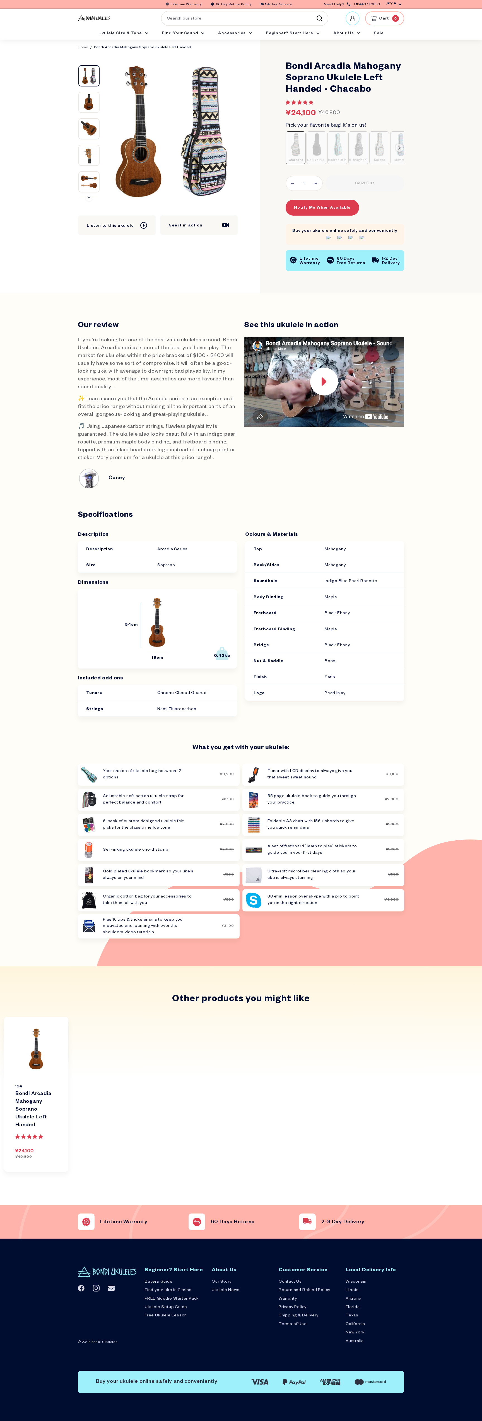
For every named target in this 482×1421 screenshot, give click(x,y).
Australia (355, 1341)
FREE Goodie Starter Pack (172, 1299)
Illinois (352, 1290)
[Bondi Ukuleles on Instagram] (96, 1288)
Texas (352, 1316)
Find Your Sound (180, 34)
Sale (379, 34)
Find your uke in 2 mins (168, 1290)
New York (355, 1333)
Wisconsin (356, 1282)
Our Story (222, 1282)
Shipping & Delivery (299, 1316)
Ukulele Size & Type (120, 34)
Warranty (288, 1299)
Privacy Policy (293, 1307)
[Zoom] (171, 131)
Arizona (354, 1299)
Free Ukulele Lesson (166, 1316)
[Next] (89, 197)
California (355, 1324)
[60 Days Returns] (197, 1221)
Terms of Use (293, 1324)
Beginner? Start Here (290, 34)
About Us (344, 34)
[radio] (295, 147)
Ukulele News (226, 1290)
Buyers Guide (159, 1282)
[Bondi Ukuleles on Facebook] (81, 1288)
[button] (300, 103)
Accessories (232, 34)
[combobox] (245, 18)
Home (83, 48)
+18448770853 (366, 5)
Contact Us (290, 1282)
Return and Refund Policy (304, 1290)
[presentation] (399, 148)
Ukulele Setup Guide (166, 1307)
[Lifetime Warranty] (86, 1221)
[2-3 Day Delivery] (307, 1221)
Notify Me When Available (322, 208)
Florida (353, 1307)
